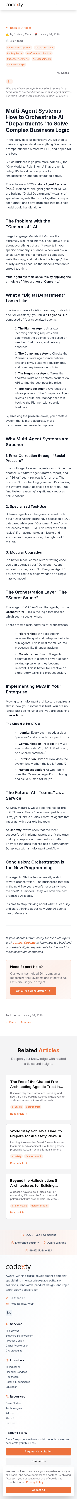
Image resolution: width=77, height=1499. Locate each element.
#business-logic (16, 64)
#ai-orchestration (44, 47)
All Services (13, 1330)
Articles (10, 1413)
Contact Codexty (23, 942)
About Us (11, 1418)
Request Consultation (38, 1451)
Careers (10, 1423)
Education (11, 1386)
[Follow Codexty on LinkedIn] (9, 1313)
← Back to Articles (18, 1022)
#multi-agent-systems (19, 47)
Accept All (38, 1489)
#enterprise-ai (14, 53)
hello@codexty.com (22, 1303)
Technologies (14, 1408)
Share (65, 72)
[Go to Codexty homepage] (14, 5)
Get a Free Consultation (31, 990)
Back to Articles (21, 28)
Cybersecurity (14, 1350)
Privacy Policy (35, 1482)
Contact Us (39, 1461)
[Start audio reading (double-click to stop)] (9, 81)
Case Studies (13, 1403)
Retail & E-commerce (18, 1381)
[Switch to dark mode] (57, 5)
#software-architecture (39, 53)
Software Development (19, 1335)
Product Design (15, 1340)
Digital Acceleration (17, 1345)
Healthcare (12, 1376)
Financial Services (16, 1371)
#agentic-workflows (18, 59)
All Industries (13, 1366)
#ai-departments (42, 59)
